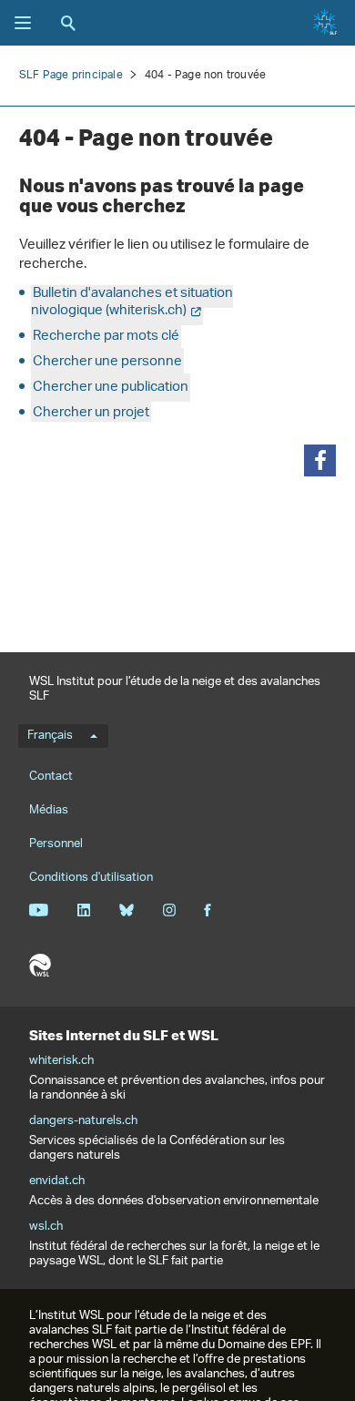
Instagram (169, 910)
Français (50, 736)
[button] (320, 460)
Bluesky (126, 910)
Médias (48, 810)
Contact (51, 776)
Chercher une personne (107, 362)
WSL (40, 965)
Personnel (56, 844)
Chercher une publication (110, 387)
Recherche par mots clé (106, 336)
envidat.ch (57, 1181)
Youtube (38, 910)
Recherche (68, 23)
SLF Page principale (71, 75)
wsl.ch (46, 1227)
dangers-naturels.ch (83, 1121)
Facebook (207, 910)
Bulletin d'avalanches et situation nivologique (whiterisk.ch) (132, 302)
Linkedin (83, 910)
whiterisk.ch (61, 1061)
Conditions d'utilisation (91, 877)
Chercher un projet (91, 413)
